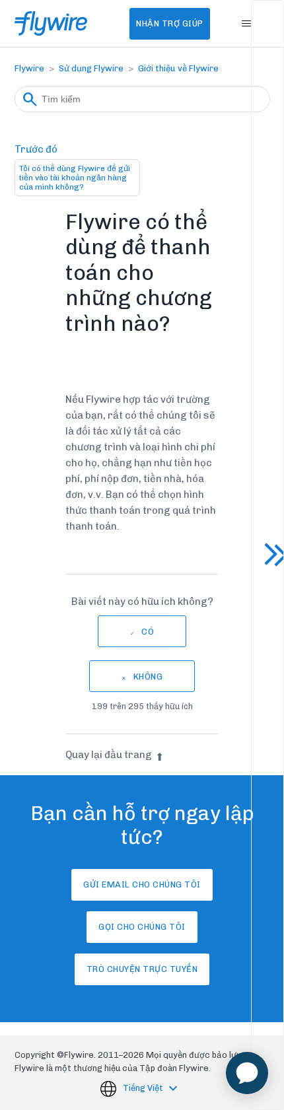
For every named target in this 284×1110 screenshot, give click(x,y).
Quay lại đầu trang (108, 755)
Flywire (29, 68)
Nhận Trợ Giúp (169, 23)
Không (148, 676)
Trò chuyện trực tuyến (142, 969)
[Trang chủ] (51, 23)
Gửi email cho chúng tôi (142, 884)
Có (147, 632)
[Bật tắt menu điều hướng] (246, 24)
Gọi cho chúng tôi (142, 927)
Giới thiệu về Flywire (178, 68)
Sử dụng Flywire (91, 68)
